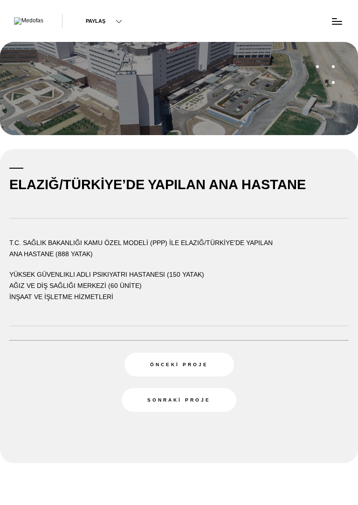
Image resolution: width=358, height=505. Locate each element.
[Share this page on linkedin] (164, 18)
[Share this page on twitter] (130, 18)
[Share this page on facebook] (56, 18)
